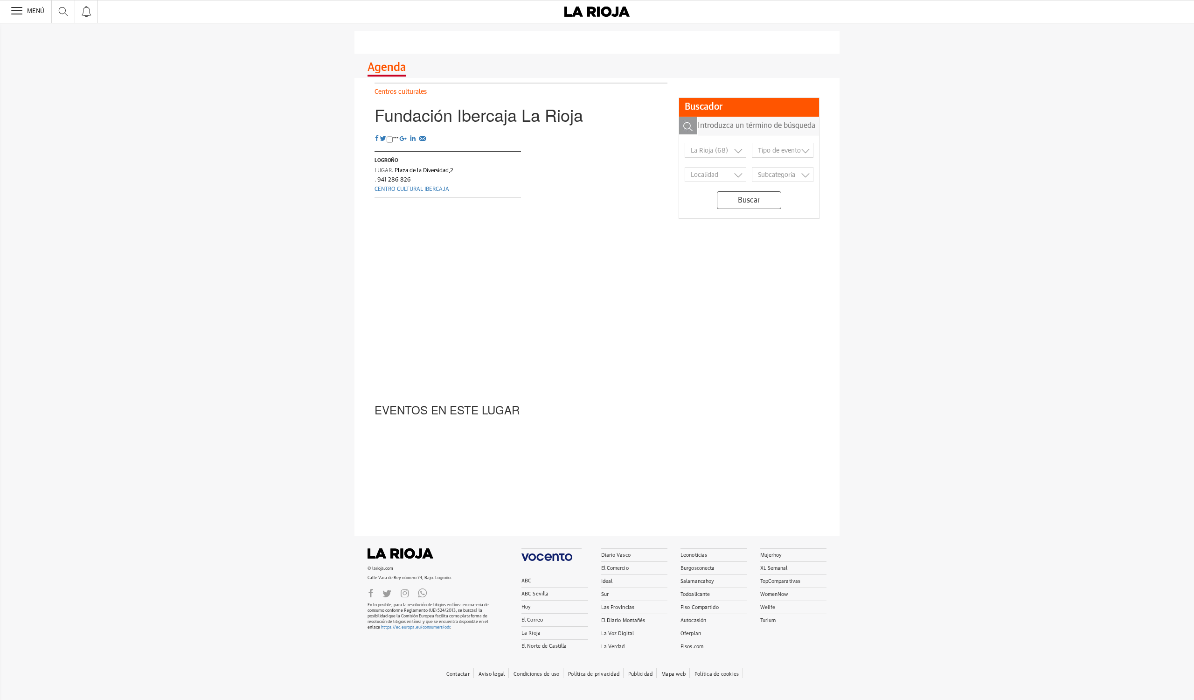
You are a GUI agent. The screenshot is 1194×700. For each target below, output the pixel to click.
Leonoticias (693, 555)
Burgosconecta (697, 568)
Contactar (458, 674)
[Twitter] (387, 592)
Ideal (607, 581)
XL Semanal (774, 568)
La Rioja (405, 553)
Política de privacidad (593, 674)
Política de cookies (716, 674)
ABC (526, 580)
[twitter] (383, 138)
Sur (605, 594)
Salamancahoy (697, 581)
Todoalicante (695, 594)
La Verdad (613, 646)
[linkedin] (414, 137)
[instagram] (405, 592)
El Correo (532, 620)
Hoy (526, 606)
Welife (768, 607)
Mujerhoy (771, 555)
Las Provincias (618, 607)
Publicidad (640, 674)
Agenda (387, 67)
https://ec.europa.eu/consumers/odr (415, 627)
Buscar (749, 200)
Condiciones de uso (536, 674)
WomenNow (774, 594)
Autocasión (693, 620)
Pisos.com (691, 646)
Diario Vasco (616, 555)
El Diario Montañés (623, 620)
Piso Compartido (699, 607)
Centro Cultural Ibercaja (412, 189)
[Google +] (404, 137)
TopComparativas (780, 581)
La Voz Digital (617, 633)
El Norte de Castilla (544, 646)
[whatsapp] (422, 592)
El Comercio (615, 568)
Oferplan (690, 633)
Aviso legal (492, 674)
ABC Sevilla (534, 593)
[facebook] (377, 138)
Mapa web (673, 674)
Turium (768, 620)
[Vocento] (551, 554)
